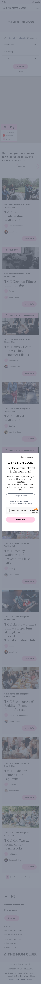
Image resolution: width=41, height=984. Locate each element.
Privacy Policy (26, 504)
